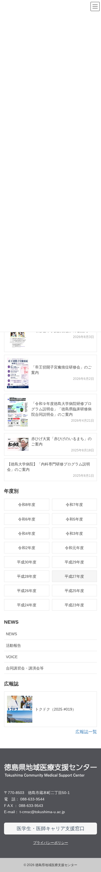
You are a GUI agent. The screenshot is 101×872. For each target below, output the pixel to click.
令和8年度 (26, 504)
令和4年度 (26, 533)
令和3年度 (74, 533)
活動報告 (13, 645)
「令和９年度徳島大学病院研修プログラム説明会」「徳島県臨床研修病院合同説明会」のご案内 (61, 409)
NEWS (11, 634)
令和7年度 (74, 504)
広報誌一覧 (86, 731)
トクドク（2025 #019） (55, 709)
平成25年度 (74, 591)
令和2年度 (26, 548)
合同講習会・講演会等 (25, 668)
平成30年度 (26, 562)
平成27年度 (74, 576)
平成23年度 (74, 605)
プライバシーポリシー (50, 843)
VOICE (12, 657)
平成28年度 (26, 576)
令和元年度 (74, 548)
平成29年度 (74, 562)
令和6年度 (26, 519)
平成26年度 (26, 591)
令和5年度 (74, 519)
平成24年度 (26, 605)
